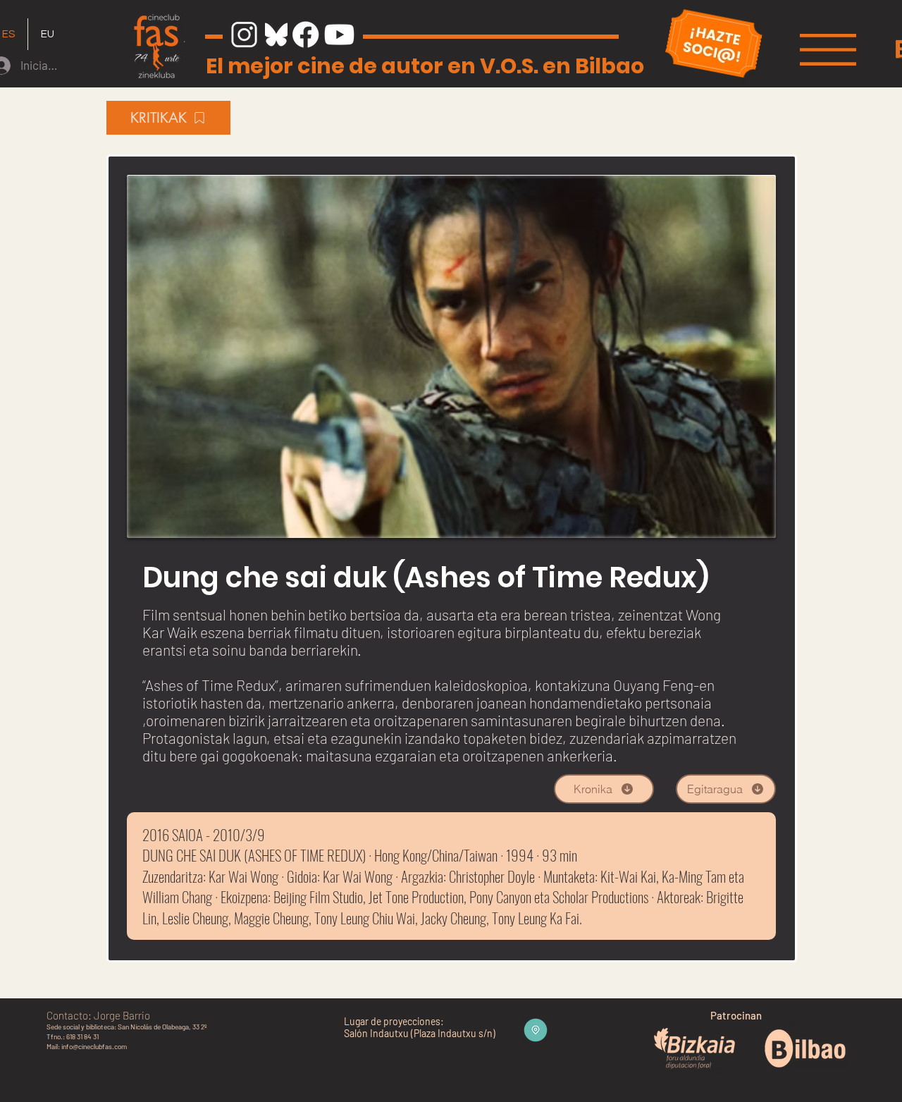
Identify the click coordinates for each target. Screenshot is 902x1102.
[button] (828, 50)
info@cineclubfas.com (94, 1046)
